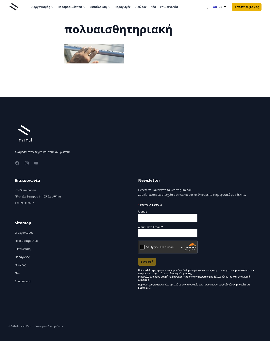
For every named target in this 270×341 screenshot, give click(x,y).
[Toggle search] (206, 7)
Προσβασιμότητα (26, 241)
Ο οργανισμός (24, 232)
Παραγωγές (122, 7)
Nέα (153, 7)
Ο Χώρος (140, 7)
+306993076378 (25, 203)
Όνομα (142, 211)
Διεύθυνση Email (150, 227)
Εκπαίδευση (23, 249)
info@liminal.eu (25, 190)
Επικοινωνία (169, 7)
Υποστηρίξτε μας (247, 7)
